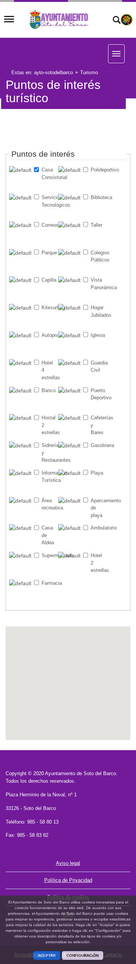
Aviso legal (68, 863)
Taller (96, 225)
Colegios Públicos (98, 256)
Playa (97, 473)
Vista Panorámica (98, 283)
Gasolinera (98, 445)
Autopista (49, 335)
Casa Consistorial (49, 173)
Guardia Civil (98, 366)
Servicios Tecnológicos (49, 201)
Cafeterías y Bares (98, 425)
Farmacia (49, 583)
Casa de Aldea (48, 535)
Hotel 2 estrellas (98, 563)
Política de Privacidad (68, 880)
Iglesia (98, 335)
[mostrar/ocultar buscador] (116, 20)
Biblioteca (98, 197)
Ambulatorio (98, 528)
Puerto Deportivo (98, 394)
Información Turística (49, 476)
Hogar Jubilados (98, 311)
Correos (49, 225)
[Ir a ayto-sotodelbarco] (59, 19)
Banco (49, 390)
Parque (49, 252)
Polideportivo (98, 170)
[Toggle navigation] (9, 19)
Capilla (49, 280)
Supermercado (49, 555)
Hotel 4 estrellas (49, 370)
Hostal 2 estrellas (49, 425)
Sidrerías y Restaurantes (49, 452)
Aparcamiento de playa (98, 508)
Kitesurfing (49, 307)
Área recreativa (49, 504)
